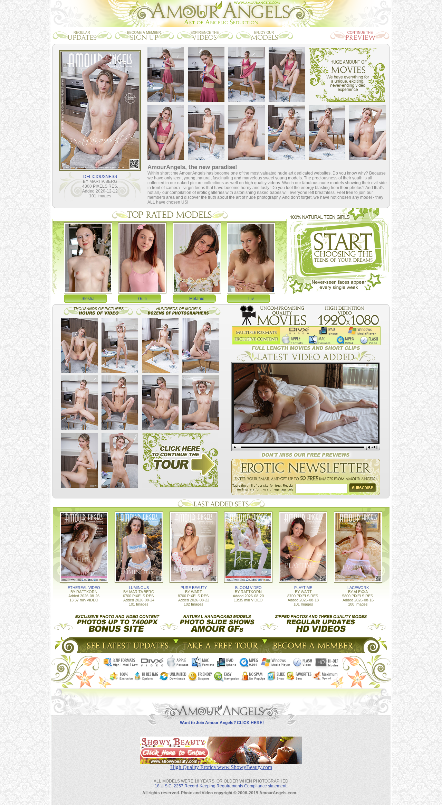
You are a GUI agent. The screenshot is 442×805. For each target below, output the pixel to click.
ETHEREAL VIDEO (84, 588)
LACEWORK (358, 588)
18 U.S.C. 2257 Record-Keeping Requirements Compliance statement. (221, 786)
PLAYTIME (303, 588)
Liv (251, 298)
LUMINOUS (139, 588)
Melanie (196, 298)
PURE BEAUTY (194, 588)
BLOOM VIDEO (248, 588)
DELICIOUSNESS (100, 176)
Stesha (88, 298)
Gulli (142, 298)
